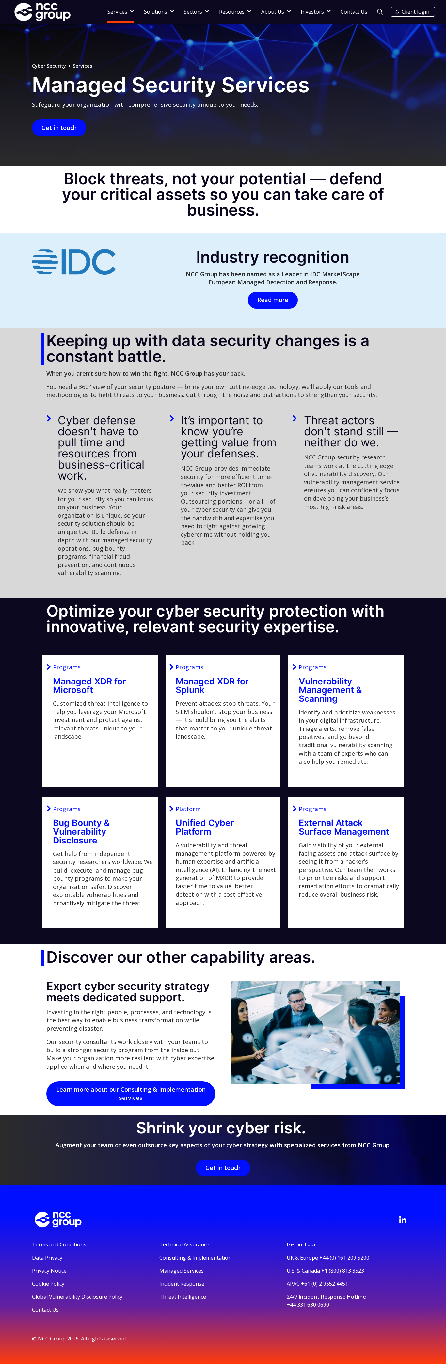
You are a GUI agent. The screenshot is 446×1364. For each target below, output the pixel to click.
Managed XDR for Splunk (212, 685)
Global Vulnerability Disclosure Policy (77, 1296)
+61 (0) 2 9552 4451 (324, 1283)
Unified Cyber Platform (205, 827)
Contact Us (354, 11)
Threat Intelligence (182, 1296)
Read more (272, 300)
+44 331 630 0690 (308, 1304)
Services (82, 66)
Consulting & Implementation (195, 1257)
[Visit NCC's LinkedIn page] (402, 1219)
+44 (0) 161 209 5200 (344, 1257)
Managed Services (181, 1270)
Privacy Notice (49, 1270)
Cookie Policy (48, 1283)
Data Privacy (47, 1257)
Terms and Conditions (59, 1244)
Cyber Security (49, 66)
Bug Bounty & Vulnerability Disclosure (81, 831)
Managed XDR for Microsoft (89, 685)
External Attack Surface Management (344, 827)
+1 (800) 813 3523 (342, 1270)
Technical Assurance (184, 1244)
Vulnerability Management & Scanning (330, 690)
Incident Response (181, 1283)
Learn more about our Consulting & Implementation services (131, 1093)
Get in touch (59, 128)
